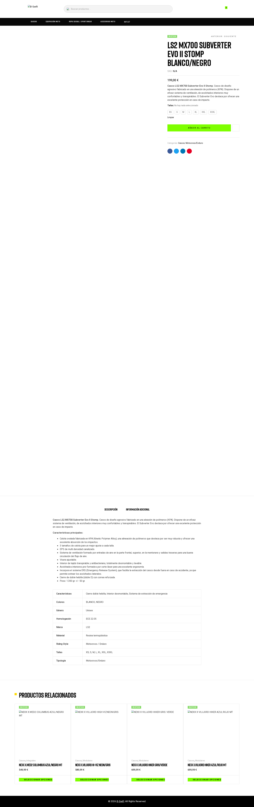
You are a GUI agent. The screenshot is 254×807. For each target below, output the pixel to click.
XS (170, 112)
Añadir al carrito (199, 128)
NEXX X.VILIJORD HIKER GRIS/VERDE (149, 765)
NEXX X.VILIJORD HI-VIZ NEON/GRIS (92, 765)
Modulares (87, 760)
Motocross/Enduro (194, 143)
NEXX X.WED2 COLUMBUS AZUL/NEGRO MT (40, 765)
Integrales (31, 760)
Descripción (111, 509)
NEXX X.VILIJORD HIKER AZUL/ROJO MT (207, 765)
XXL (203, 112)
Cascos (34, 21)
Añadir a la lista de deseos (235, 127)
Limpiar (170, 117)
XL (196, 112)
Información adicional (138, 509)
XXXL (212, 112)
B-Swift (120, 801)
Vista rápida (64, 779)
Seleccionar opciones (38, 779)
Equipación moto (53, 21)
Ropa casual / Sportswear (80, 21)
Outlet (127, 22)
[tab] (111, 511)
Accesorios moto (108, 21)
